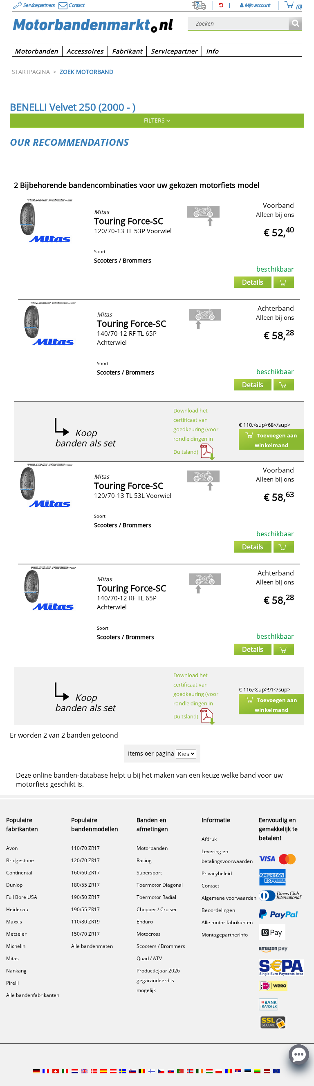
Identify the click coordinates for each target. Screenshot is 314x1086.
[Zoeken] (295, 24)
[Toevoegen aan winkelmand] (284, 282)
